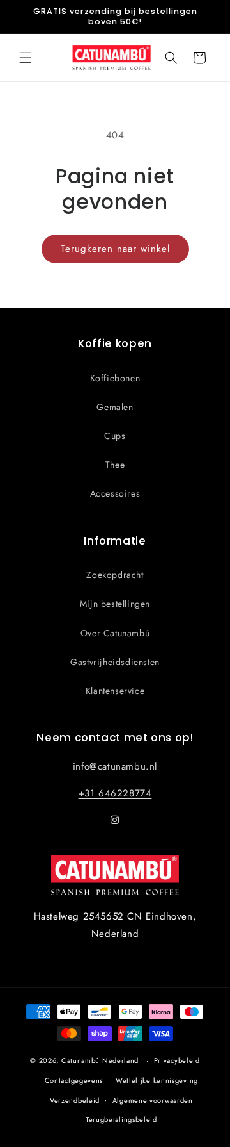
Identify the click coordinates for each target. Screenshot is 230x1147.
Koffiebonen (115, 378)
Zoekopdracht (114, 574)
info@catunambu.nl (115, 766)
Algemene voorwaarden (152, 1100)
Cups (114, 435)
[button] (26, 58)
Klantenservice (115, 690)
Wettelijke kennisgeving (157, 1080)
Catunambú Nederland (100, 1060)
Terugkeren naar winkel (115, 249)
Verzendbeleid (75, 1100)
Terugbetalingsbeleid (121, 1119)
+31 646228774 (115, 793)
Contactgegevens (74, 1080)
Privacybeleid (177, 1060)
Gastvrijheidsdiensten (115, 662)
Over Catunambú (115, 633)
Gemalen (114, 406)
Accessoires (115, 493)
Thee (115, 464)
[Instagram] (115, 820)
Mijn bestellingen (115, 603)
